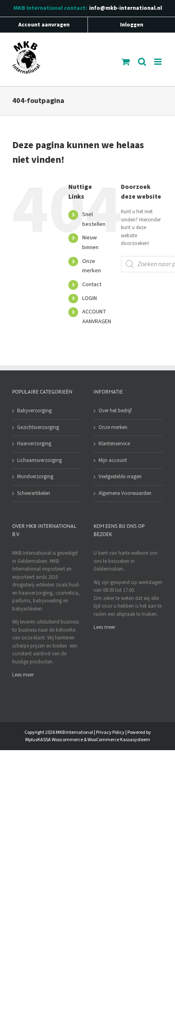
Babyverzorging (34, 410)
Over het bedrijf (114, 410)
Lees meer (23, 675)
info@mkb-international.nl (125, 8)
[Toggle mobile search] (142, 61)
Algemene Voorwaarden (124, 493)
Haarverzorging (34, 443)
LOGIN (89, 298)
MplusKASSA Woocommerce (54, 739)
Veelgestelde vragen (120, 476)
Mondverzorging (35, 476)
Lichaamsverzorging (39, 460)
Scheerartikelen (33, 493)
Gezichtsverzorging (38, 427)
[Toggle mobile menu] (158, 61)
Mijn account (112, 460)
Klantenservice (114, 443)
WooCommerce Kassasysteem (119, 739)
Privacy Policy (110, 732)
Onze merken (112, 427)
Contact (91, 284)
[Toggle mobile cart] (126, 61)
